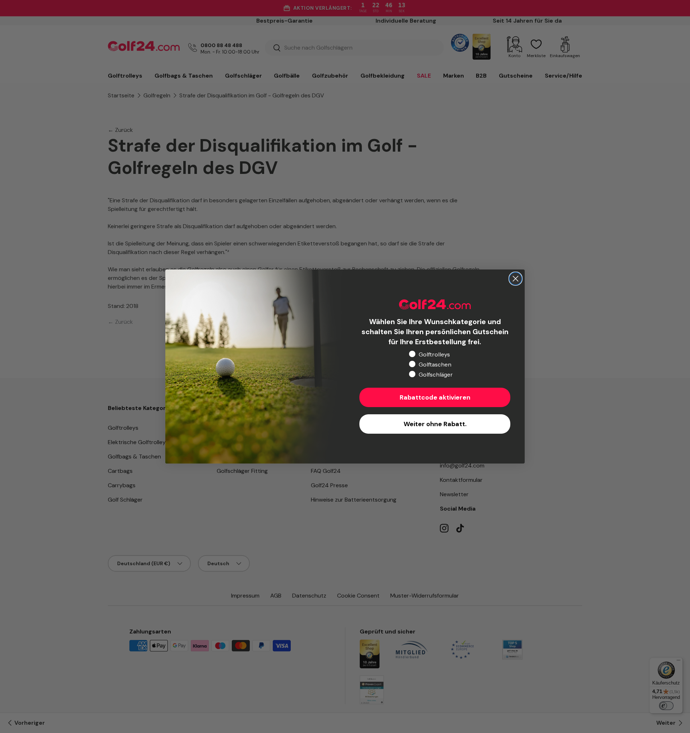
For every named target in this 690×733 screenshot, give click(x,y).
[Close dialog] (515, 278)
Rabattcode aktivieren (435, 397)
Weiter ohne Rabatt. (435, 424)
